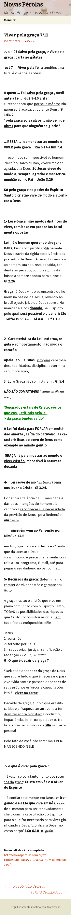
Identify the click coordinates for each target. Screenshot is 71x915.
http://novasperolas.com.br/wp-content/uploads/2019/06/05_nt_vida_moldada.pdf (35, 859)
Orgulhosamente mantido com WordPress (35, 907)
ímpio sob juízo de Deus (24, 886)
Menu (8, 20)
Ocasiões (32, 41)
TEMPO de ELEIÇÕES (49, 892)
